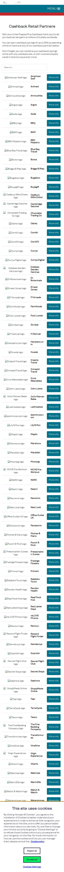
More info (54, 77)
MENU (52, 8)
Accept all (32, 859)
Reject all (32, 851)
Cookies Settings (32, 867)
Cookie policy (37, 841)
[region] (32, 837)
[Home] (11, 2)
